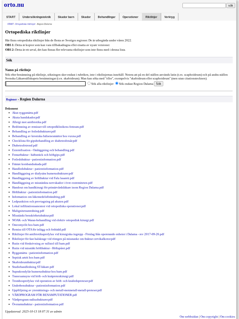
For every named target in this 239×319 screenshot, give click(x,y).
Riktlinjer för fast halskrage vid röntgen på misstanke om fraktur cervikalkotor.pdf (63, 239)
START (10, 17)
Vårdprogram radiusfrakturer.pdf (32, 299)
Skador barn (66, 17)
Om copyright (209, 316)
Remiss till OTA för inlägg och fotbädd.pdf (39, 229)
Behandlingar (107, 17)
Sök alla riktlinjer (102, 83)
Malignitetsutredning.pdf (28, 211)
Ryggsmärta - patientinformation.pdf (35, 253)
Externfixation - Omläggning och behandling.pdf (43, 150)
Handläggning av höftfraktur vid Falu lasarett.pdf (43, 178)
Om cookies (227, 316)
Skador (86, 17)
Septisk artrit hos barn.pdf (28, 257)
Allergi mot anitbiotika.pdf (29, 122)
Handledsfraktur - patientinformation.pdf (37, 168)
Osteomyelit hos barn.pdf (28, 225)
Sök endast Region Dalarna (136, 83)
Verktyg (169, 17)
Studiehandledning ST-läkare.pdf (33, 267)
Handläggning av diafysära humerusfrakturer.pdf (42, 173)
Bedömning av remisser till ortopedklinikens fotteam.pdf (48, 126)
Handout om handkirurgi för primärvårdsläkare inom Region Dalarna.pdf (58, 187)
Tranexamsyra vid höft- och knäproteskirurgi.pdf (43, 276)
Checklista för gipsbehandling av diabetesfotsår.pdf (44, 140)
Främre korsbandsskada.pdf (29, 164)
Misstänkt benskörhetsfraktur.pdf (33, 215)
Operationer (130, 17)
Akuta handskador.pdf (26, 117)
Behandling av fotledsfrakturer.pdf (34, 131)
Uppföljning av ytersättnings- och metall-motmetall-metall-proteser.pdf (57, 290)
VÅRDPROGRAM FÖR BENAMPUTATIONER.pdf (44, 295)
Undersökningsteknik (36, 17)
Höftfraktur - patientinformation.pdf (34, 192)
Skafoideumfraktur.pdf (26, 262)
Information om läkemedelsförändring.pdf (38, 196)
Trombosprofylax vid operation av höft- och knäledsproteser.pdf (52, 281)
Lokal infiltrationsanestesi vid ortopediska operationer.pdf (49, 206)
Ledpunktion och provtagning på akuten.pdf (40, 201)
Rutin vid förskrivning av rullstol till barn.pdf (41, 243)
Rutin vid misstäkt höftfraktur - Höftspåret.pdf (41, 248)
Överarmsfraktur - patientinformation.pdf (37, 304)
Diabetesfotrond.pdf (24, 145)
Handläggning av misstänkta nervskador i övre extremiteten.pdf (52, 182)
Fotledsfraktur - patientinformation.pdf (36, 159)
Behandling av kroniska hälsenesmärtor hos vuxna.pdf (46, 136)
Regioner (11, 99)
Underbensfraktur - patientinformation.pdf (38, 285)
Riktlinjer (151, 17)
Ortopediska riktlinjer (25, 24)
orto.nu (14, 4)
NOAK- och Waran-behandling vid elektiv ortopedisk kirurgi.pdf (53, 220)
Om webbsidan (189, 316)
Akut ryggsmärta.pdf (25, 112)
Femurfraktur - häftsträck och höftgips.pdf (38, 154)
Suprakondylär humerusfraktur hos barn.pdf (39, 271)
